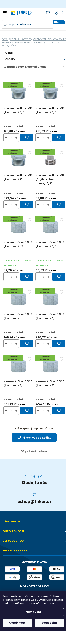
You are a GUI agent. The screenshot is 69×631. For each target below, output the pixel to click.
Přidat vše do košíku (37, 438)
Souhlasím (49, 623)
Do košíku (26, 138)
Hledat (59, 22)
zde (51, 603)
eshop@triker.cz (34, 501)
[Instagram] (33, 477)
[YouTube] (40, 477)
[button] (16, 138)
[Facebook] (25, 477)
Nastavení (33, 612)
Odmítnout (17, 623)
